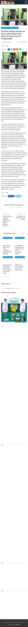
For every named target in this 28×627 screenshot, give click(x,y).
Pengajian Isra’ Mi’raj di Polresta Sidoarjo (20, 217)
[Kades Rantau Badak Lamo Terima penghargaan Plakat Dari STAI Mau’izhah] (8, 240)
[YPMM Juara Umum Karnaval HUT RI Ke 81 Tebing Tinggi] (20, 259)
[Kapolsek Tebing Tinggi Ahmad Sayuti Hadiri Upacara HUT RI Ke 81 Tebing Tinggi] (8, 259)
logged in (9, 288)
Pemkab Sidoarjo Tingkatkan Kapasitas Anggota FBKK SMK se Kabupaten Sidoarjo (7, 221)
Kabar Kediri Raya (19, 237)
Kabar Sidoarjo (6, 27)
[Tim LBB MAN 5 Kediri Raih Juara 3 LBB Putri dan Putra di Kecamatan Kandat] (20, 240)
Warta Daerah (14, 27)
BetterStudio (17, 624)
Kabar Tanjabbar (7, 237)
